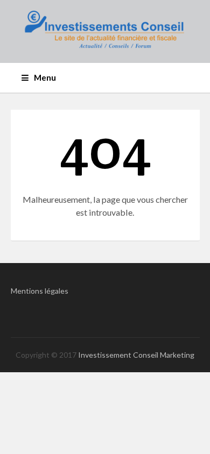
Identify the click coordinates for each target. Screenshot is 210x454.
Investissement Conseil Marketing (136, 354)
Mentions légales (39, 290)
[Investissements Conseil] (105, 31)
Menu (45, 77)
